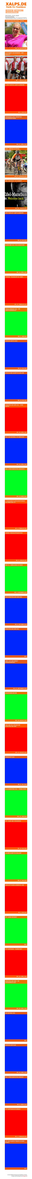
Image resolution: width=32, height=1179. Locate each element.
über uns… (18, 10)
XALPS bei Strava (12, 12)
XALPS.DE (9, 10)
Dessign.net (24, 1176)
